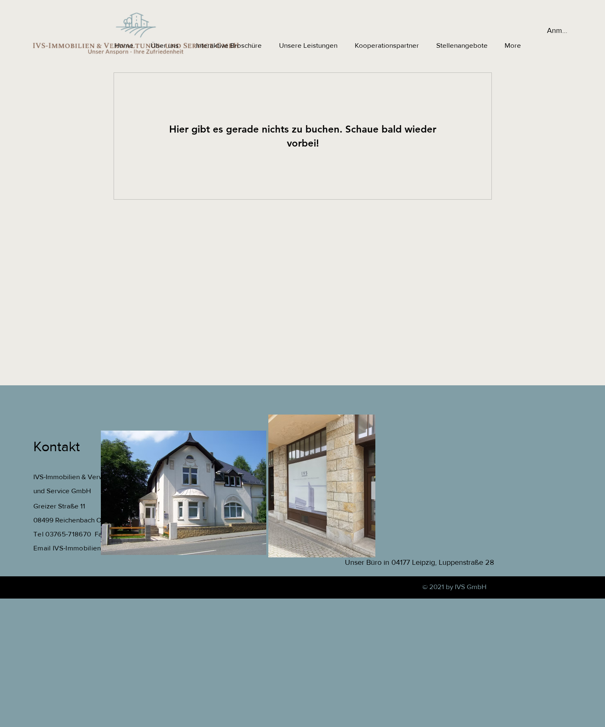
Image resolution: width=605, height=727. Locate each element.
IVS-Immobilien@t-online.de (97, 548)
